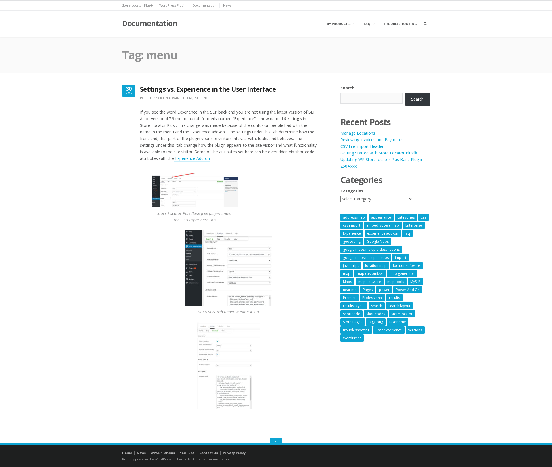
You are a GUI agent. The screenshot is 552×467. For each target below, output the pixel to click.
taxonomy (397, 321)
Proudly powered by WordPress (146, 459)
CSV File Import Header (362, 146)
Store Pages (352, 321)
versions (415, 330)
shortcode (351, 313)
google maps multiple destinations (371, 249)
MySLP (415, 281)
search (376, 305)
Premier (349, 297)
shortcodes (375, 313)
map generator (402, 273)
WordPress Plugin (172, 5)
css (423, 217)
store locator (402, 313)
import (400, 257)
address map (354, 217)
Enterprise (413, 225)
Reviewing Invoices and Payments (371, 139)
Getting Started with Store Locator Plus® (378, 153)
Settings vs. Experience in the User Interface (208, 89)
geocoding (352, 241)
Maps (347, 281)
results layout (354, 305)
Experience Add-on (192, 158)
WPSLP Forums (163, 453)
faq (407, 233)
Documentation (205, 5)
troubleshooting (356, 330)
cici (161, 98)
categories (406, 217)
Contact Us (209, 453)
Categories (351, 191)
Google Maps (378, 241)
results (394, 297)
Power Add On (408, 289)
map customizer (370, 273)
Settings (202, 98)
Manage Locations (357, 133)
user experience (389, 330)
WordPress (352, 338)
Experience (352, 233)
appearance (381, 217)
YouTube (187, 453)
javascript (351, 265)
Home (127, 453)
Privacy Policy (234, 453)
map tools (395, 281)
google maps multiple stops (366, 257)
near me (349, 289)
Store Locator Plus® (137, 5)
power (384, 289)
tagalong (376, 321)
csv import (351, 225)
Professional (372, 297)
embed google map (383, 225)
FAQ (367, 24)
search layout (399, 305)
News (227, 5)
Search (347, 88)
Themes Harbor (218, 459)
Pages (368, 289)
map (346, 273)
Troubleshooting (400, 24)
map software (369, 281)
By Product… (339, 24)
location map (376, 265)
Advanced (177, 98)
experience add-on (382, 233)
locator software (406, 265)
